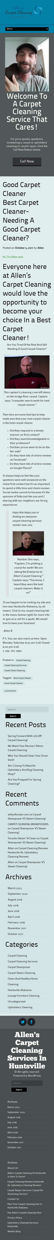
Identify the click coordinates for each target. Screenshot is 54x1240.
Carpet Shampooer (19, 967)
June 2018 (13, 911)
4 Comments (10, 691)
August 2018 (15, 900)
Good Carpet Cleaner (13, 683)
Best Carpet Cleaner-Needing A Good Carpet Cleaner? (21, 220)
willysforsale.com (18, 814)
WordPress (34, 1076)
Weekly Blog (14, 1232)
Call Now (27, 161)
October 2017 (15, 934)
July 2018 (13, 905)
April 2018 (14, 917)
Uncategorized (16, 1001)
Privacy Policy (15, 1218)
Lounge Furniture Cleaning (23, 996)
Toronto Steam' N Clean (22, 838)
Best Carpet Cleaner (22, 678)
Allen (41, 248)
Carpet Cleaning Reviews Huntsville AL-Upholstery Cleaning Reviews (28, 852)
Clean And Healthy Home (23, 979)
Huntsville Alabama (20, 990)
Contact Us (13, 1199)
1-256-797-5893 (12, 651)
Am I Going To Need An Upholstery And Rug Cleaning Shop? (25, 770)
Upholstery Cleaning (20, 1007)
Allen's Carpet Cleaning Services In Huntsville (26, 1050)
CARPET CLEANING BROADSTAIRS (28, 824)
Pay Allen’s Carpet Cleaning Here (24, 1213)
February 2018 (16, 922)
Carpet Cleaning (23, 660)
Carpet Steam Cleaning (14, 670)
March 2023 (15, 888)
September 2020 (18, 894)
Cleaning (13, 984)
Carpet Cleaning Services (15, 665)
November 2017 (17, 928)
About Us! (13, 1168)
